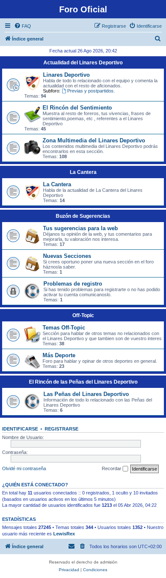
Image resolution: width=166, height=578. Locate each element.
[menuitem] (22, 26)
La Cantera (83, 172)
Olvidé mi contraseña (24, 468)
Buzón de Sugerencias (83, 216)
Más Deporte (59, 355)
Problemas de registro (72, 283)
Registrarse (61, 428)
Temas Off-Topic (64, 327)
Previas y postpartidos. (91, 90)
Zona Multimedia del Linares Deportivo (94, 140)
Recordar (112, 468)
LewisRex (64, 533)
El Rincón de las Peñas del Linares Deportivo (83, 382)
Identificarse (20, 428)
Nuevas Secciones (67, 256)
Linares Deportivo (66, 75)
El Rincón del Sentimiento (77, 107)
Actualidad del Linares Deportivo (83, 63)
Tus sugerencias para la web (80, 228)
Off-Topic (83, 315)
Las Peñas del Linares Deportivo (86, 394)
